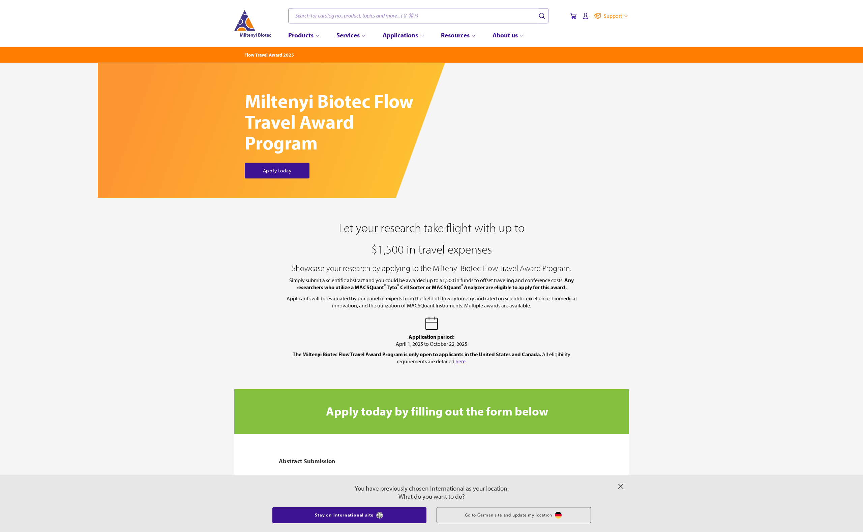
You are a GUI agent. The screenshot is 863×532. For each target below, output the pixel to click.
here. (461, 361)
